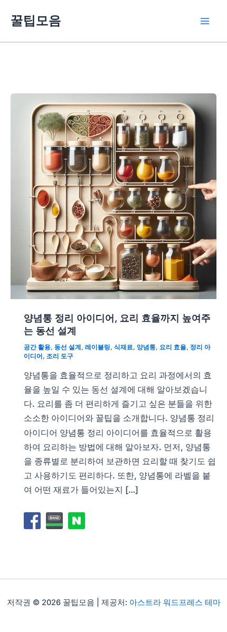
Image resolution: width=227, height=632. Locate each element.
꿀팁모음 (36, 20)
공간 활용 (37, 347)
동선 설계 (67, 347)
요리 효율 (172, 347)
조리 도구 (59, 356)
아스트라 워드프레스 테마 (175, 602)
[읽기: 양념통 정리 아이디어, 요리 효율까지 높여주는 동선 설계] (113, 195)
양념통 (146, 347)
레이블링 (97, 347)
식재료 (123, 347)
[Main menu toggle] (204, 21)
